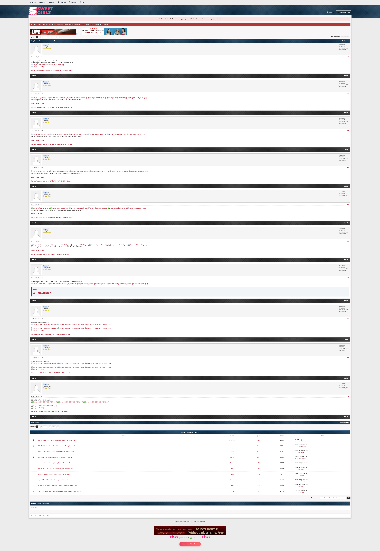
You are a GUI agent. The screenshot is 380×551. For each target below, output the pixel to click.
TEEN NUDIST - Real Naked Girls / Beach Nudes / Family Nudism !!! (56, 446)
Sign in (331, 12)
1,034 (258, 463)
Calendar (73, 2)
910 (258, 457)
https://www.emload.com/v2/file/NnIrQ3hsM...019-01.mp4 (51, 144)
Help (83, 2)
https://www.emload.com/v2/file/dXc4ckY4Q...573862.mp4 (51, 181)
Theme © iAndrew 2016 (199, 521)
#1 (348, 57)
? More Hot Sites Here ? (190, 544)
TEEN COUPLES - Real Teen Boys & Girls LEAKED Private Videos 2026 (57, 440)
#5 (348, 204)
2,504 (258, 440)
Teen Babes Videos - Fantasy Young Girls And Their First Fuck (55, 463)
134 (258, 446)
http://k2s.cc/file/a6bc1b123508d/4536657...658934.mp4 (50, 373)
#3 (348, 130)
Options (344, 41)
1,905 (258, 485)
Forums (43, 2)
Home (33, 2)
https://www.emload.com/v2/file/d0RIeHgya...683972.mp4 (51, 218)
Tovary (232, 463)
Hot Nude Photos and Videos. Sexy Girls (51, 24)
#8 (348, 318)
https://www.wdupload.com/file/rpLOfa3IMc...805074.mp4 (51, 70)
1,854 (258, 468)
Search (52, 2)
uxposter (232, 457)
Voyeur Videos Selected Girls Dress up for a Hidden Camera (54, 480)
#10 (348, 396)
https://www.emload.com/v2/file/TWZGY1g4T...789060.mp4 (51, 107)
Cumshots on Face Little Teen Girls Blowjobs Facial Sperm (54, 474)
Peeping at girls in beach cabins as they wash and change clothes (56, 451)
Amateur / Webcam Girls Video (72, 24)
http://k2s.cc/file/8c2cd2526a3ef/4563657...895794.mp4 (50, 412)
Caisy (232, 491)
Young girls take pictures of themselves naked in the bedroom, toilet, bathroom (60, 491)
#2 (348, 93)
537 (258, 451)
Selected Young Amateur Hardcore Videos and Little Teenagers (55, 468)
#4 (348, 167)
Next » (54, 37)
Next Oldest (36, 422)
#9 (348, 357)
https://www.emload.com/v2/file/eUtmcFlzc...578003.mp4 (51, 254)
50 (258, 491)
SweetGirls (35, 24)
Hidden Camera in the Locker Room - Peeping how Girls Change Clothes (58, 485)
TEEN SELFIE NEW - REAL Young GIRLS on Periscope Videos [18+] (56, 457)
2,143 (258, 480)
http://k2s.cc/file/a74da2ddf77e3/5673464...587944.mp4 (50, 334)
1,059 (258, 474)
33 (50, 37)
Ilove (232, 451)
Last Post (297, 441)
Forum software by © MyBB (182, 521)
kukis (232, 468)
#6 (348, 241)
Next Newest (344, 422)
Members (62, 2)
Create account (344, 12)
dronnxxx (232, 440)
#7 (348, 278)
